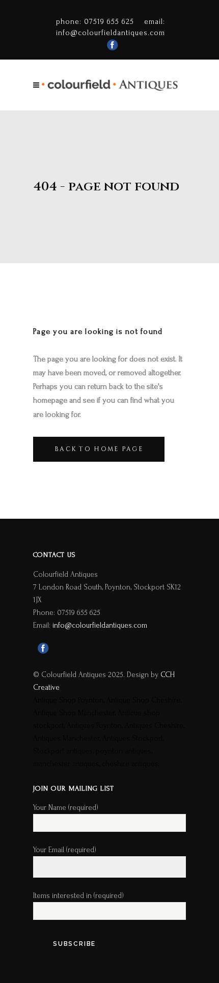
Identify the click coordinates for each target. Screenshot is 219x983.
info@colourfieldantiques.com (110, 33)
